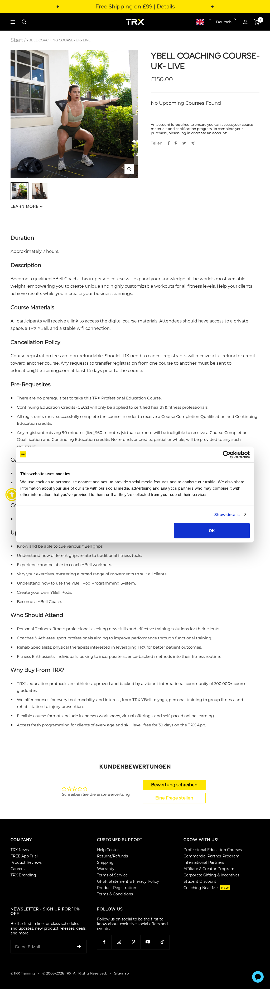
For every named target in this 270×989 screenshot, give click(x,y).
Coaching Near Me (206, 887)
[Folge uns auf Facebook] (104, 942)
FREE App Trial (24, 856)
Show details (226, 514)
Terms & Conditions (115, 894)
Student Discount (200, 881)
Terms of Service (112, 875)
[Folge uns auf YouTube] (148, 942)
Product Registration (116, 887)
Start (17, 40)
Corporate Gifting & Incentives (211, 875)
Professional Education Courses (213, 849)
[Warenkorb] (256, 22)
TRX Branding (23, 875)
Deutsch (224, 22)
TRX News (20, 849)
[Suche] (24, 22)
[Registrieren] (79, 946)
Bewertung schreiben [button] (174, 784)
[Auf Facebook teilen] (169, 143)
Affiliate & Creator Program (209, 868)
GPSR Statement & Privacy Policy (128, 881)
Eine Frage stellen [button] (174, 797)
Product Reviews (26, 862)
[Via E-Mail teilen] (193, 143)
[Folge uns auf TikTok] (162, 942)
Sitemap (121, 973)
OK (212, 530)
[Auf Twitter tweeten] (184, 143)
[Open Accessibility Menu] (11, 494)
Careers (18, 868)
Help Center (108, 849)
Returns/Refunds (112, 856)
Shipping (105, 862)
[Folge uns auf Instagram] (119, 942)
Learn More (24, 206)
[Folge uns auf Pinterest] (133, 942)
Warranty (105, 868)
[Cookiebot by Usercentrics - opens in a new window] (227, 454)
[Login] (245, 22)
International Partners (204, 862)
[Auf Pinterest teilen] (176, 143)
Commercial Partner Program (211, 856)
